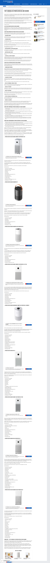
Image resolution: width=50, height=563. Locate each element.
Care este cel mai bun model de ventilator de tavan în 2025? (41, 28)
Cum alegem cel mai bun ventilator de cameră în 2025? (41, 25)
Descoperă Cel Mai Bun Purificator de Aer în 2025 (8, 558)
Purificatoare (13, 9)
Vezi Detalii (29, 157)
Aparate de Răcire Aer (40, 37)
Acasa (5, 9)
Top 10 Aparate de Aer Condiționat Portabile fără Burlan (41, 36)
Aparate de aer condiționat (40, 33)
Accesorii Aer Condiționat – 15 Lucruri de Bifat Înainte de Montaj (41, 40)
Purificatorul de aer (6, 27)
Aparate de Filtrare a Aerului (9, 9)
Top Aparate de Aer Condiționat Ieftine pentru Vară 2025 (14, 6)
